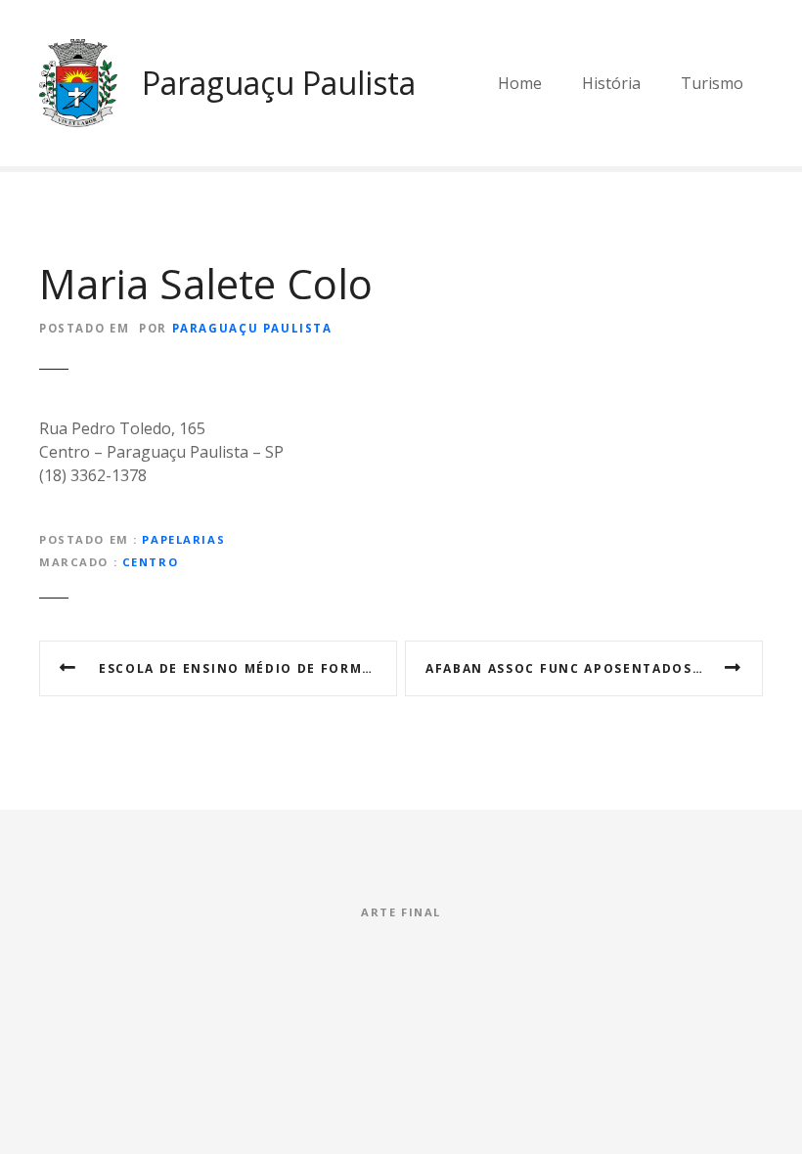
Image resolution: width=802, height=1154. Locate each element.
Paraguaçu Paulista (279, 83)
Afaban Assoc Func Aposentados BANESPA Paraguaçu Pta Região (594, 668)
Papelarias (183, 539)
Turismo (712, 83)
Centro (150, 562)
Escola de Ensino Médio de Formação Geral (248, 668)
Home (520, 83)
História (611, 83)
